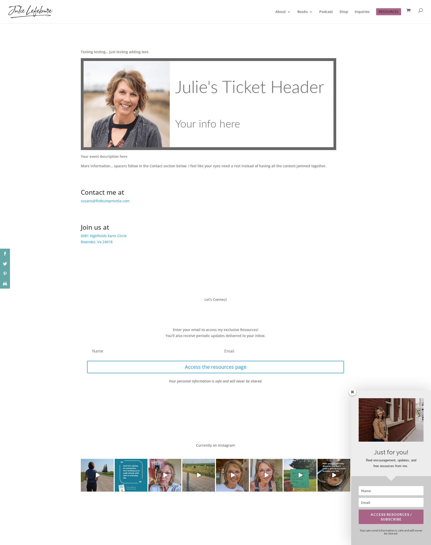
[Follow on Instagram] (220, 311)
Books (302, 12)
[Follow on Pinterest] (230, 311)
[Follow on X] (211, 311)
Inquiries (362, 12)
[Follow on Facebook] (201, 311)
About (280, 12)
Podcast (326, 12)
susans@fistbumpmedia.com (105, 200)
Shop (343, 12)
